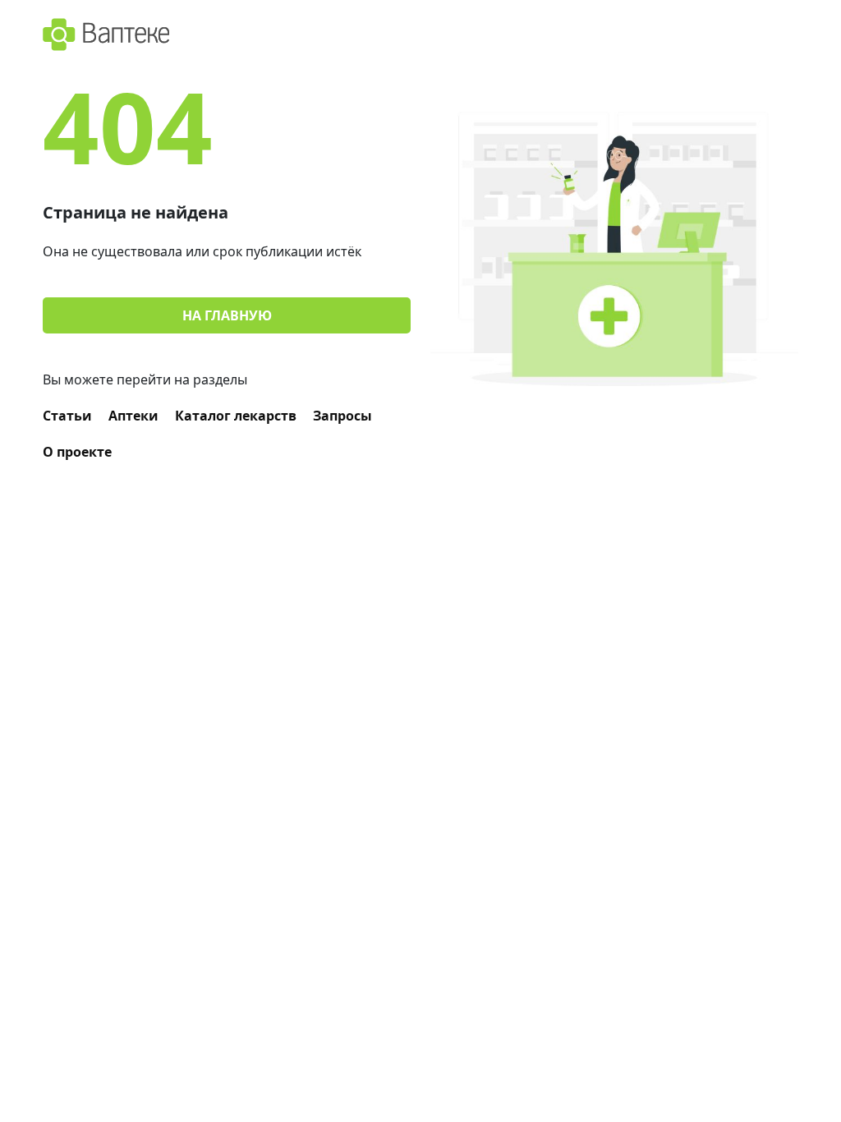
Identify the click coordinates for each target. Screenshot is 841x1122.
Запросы (342, 416)
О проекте (77, 452)
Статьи (67, 416)
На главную (227, 315)
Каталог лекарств (235, 416)
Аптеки (133, 416)
